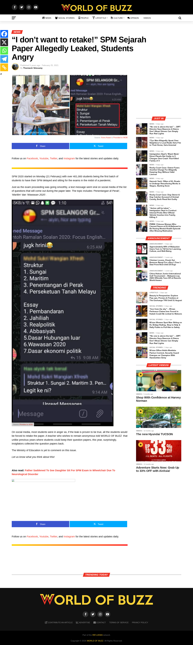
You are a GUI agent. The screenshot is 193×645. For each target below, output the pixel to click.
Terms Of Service (119, 622)
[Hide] (1, 74)
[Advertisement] (158, 94)
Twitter (53, 158)
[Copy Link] (4, 67)
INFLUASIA (97, 635)
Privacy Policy (140, 622)
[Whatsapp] (4, 51)
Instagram (69, 158)
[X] (4, 42)
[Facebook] (4, 34)
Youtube (43, 158)
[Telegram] (4, 59)
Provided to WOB (120, 138)
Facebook (32, 158)
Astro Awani (106, 138)
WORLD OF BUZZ (95, 641)
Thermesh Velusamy (33, 68)
